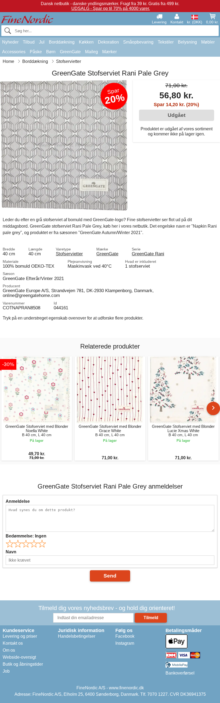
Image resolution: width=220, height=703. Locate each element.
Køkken (86, 42)
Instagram (124, 643)
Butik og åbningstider (23, 664)
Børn (51, 51)
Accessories (13, 51)
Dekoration (108, 42)
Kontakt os (13, 643)
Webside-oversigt (19, 657)
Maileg (91, 51)
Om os (9, 650)
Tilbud (29, 42)
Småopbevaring (138, 42)
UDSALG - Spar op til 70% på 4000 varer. (110, 8)
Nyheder (10, 42)
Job (6, 671)
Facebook (124, 636)
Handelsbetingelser (76, 636)
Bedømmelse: (26, 536)
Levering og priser (20, 636)
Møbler (208, 42)
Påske (36, 51)
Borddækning (62, 42)
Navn (11, 552)
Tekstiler (166, 42)
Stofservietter (69, 253)
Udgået (176, 115)
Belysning (187, 42)
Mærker (109, 51)
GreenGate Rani (148, 253)
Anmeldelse (18, 501)
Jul (42, 42)
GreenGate (70, 51)
